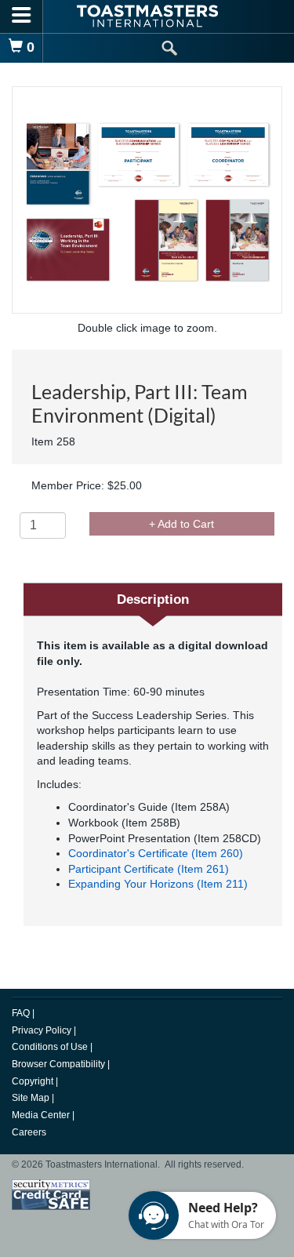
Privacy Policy (43, 1030)
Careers (29, 1132)
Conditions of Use (51, 1046)
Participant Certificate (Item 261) (148, 869)
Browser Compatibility (59, 1064)
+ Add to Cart (181, 524)
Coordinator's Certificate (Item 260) (155, 853)
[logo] (147, 16)
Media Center (42, 1115)
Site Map (32, 1097)
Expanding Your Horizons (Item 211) (158, 883)
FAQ (22, 1013)
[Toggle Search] (169, 48)
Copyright (34, 1081)
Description (153, 599)
